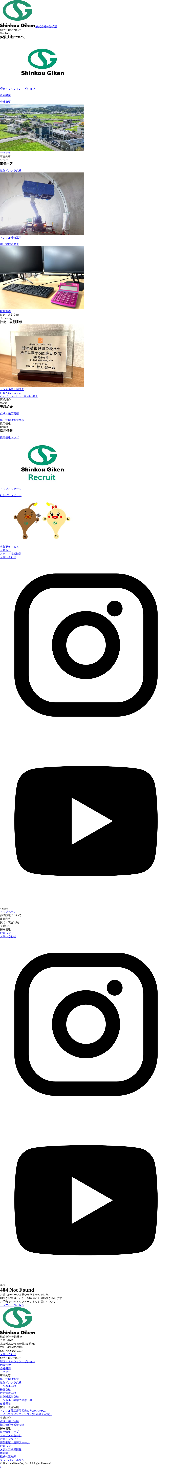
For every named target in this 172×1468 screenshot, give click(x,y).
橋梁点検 (5, 1389)
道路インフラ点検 (11, 1382)
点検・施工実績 (9, 1421)
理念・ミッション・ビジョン (17, 1361)
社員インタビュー (11, 1438)
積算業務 (5, 1403)
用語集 (4, 1453)
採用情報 (5, 929)
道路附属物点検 (9, 1396)
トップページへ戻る (12, 1305)
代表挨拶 (5, 1364)
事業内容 (5, 918)
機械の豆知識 (8, 1456)
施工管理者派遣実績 (12, 1424)
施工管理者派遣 (9, 1379)
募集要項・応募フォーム (15, 1442)
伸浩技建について (11, 915)
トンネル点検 (8, 1386)
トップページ (8, 911)
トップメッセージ (11, 1435)
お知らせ (5, 550)
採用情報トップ (9, 1431)
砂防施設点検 (8, 1393)
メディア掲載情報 (11, 553)
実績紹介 (5, 925)
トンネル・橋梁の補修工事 (16, 1400)
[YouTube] (86, 902)
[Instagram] (86, 730)
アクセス (5, 1372)
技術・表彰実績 (9, 922)
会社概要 (5, 1368)
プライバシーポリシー (13, 1460)
